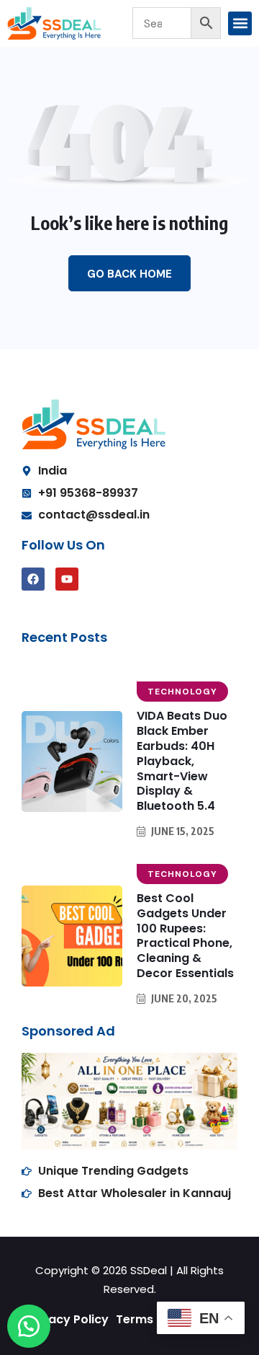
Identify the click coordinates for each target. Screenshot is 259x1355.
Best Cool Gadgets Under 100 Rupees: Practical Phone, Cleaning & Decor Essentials (185, 935)
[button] (240, 23)
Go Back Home (129, 274)
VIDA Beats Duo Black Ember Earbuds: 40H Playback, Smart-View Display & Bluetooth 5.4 (182, 760)
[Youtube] (66, 579)
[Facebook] (33, 579)
